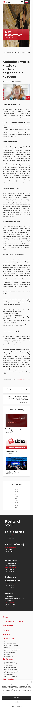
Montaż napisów (8, 656)
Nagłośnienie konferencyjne (12, 671)
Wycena (6, 634)
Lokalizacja (7, 647)
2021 (16, 501)
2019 (16, 505)
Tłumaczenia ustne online (11, 645)
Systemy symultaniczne (10, 676)
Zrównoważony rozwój (13, 621)
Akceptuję (16, 697)
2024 (16, 494)
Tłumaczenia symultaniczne (11, 664)
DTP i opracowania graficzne (12, 649)
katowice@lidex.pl (10, 584)
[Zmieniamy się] (16, 443)
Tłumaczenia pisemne (10, 642)
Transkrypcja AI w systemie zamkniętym (15, 430)
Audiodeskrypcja (8, 674)
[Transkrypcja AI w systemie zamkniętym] (16, 420)
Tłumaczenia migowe (10, 643)
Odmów (16, 702)
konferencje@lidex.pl (11, 547)
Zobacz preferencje (16, 706)
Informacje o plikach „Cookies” (11, 710)
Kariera (6, 630)
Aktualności (10, 52)
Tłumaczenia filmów (9, 652)
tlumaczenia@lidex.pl (11, 535)
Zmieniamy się (11, 451)
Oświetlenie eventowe (10, 672)
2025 (16, 492)
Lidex (4, 52)
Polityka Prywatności (23, 710)
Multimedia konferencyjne (11, 669)
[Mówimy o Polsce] (16, 463)
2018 (16, 507)
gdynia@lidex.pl (9, 602)
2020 (16, 503)
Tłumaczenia (8, 639)
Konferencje (8, 659)
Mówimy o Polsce (12, 472)
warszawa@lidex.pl (10, 567)
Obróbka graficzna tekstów (11, 650)
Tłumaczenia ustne (9, 662)
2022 (16, 498)
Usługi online (8, 679)
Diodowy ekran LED (9, 665)
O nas (5, 617)
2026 (16, 490)
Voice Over (7, 654)
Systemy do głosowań (10, 667)
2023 (16, 496)
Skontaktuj (20, 379)
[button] (30, 682)
